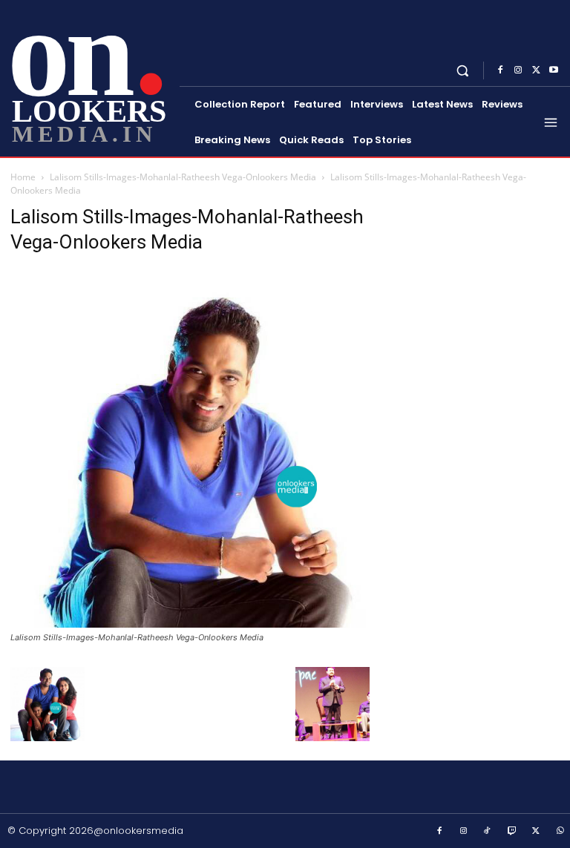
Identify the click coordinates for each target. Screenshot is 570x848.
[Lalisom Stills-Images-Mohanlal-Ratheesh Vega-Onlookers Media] (190, 623)
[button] (463, 70)
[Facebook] (500, 70)
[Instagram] (518, 70)
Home (23, 177)
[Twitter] (536, 70)
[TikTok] (487, 831)
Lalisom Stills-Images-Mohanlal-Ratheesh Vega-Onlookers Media (183, 177)
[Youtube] (554, 70)
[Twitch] (512, 831)
